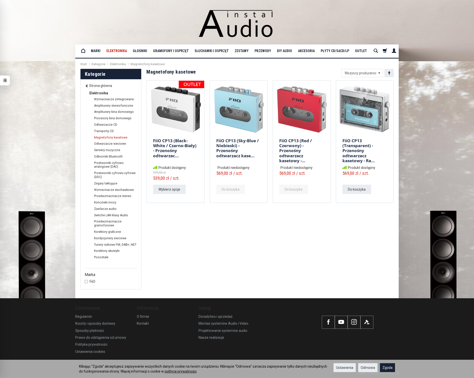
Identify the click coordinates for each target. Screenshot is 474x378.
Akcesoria (306, 51)
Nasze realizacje (211, 337)
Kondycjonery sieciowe (110, 238)
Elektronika (116, 51)
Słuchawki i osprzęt (212, 51)
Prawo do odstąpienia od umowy (100, 337)
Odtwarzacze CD (105, 124)
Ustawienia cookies (90, 352)
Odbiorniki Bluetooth (108, 156)
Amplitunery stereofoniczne (113, 105)
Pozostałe (101, 257)
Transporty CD (104, 131)
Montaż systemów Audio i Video (223, 323)
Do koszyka (357, 189)
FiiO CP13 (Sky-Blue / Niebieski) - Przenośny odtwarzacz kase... (237, 148)
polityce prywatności (181, 371)
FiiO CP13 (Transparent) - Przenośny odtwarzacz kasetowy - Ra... (358, 151)
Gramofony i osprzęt (171, 51)
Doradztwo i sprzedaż (215, 316)
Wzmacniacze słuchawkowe (114, 190)
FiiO (92, 281)
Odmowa (368, 368)
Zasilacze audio (105, 209)
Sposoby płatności (89, 331)
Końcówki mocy (105, 202)
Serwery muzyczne (107, 150)
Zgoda (387, 368)
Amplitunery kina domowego (114, 112)
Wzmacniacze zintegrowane (114, 99)
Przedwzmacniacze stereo (112, 196)
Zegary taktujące (105, 183)
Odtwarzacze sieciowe (110, 143)
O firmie (143, 316)
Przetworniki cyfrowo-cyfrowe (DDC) (115, 175)
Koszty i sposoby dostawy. (95, 323)
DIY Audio (284, 51)
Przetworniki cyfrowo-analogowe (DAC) (109, 165)
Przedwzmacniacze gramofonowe (107, 223)
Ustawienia (344, 368)
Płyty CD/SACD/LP (335, 51)
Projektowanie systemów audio (222, 331)
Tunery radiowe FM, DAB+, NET (115, 244)
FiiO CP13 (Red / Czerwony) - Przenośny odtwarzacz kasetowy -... (295, 151)
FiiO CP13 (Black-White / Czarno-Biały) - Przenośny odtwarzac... (175, 148)
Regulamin (83, 316)
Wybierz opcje (169, 189)
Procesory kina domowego (113, 118)
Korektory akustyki (106, 251)
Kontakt (143, 323)
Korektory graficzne (107, 232)
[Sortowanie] (389, 73)
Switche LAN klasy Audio (111, 215)
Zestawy (242, 51)
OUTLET (361, 51)
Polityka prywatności (91, 344)
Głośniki (140, 51)
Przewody (263, 51)
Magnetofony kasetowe (110, 137)
